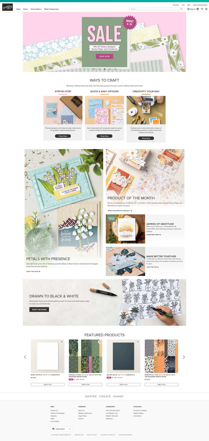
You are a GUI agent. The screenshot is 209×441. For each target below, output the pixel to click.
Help (52, 407)
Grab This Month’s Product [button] (119, 210)
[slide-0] (99, 68)
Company (82, 407)
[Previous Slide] (25, 360)
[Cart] (206, 9)
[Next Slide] (184, 360)
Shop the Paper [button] (39, 309)
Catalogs (137, 407)
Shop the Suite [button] (32, 271)
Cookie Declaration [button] (125, 434)
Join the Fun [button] (152, 266)
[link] (202, 9)
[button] (197, 9)
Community (110, 407)
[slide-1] (104, 68)
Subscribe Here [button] (153, 234)
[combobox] (157, 9)
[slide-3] (115, 68)
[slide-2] (110, 68)
